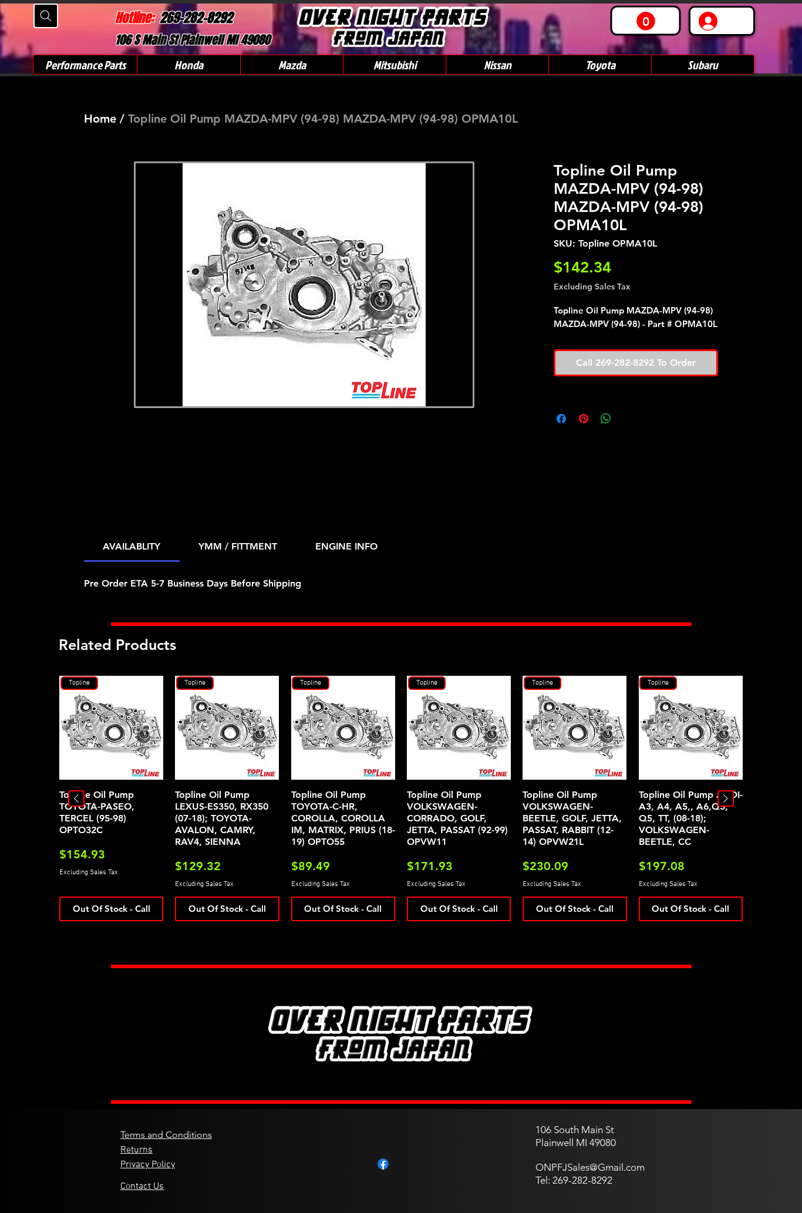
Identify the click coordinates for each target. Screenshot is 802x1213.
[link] (645, 21)
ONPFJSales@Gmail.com (590, 1167)
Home (100, 119)
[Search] (45, 16)
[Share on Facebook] (561, 419)
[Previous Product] (76, 798)
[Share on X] (628, 419)
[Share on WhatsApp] (606, 419)
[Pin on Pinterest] (584, 419)
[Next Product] (725, 798)
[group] (401, 798)
